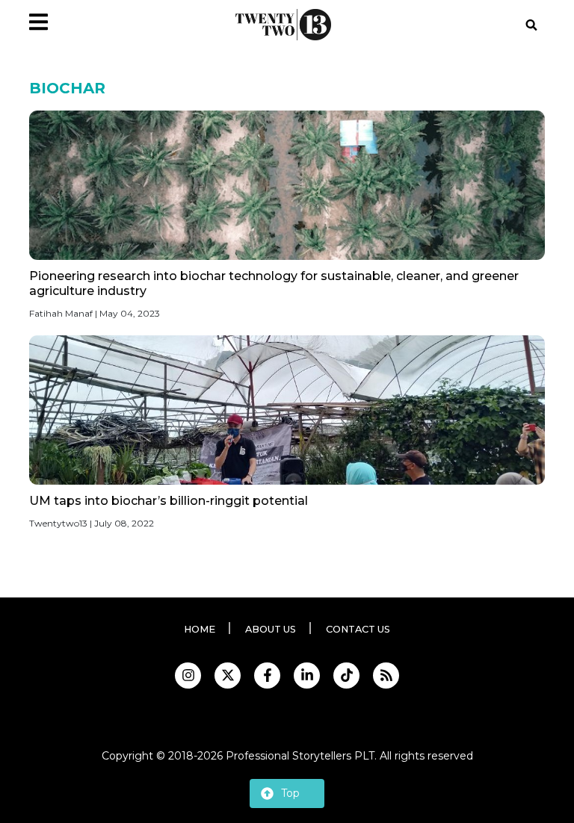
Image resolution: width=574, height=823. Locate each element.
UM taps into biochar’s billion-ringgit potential (168, 501)
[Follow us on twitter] (228, 675)
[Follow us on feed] (386, 675)
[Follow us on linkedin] (307, 675)
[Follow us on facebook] (267, 675)
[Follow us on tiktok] (346, 675)
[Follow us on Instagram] (188, 675)
